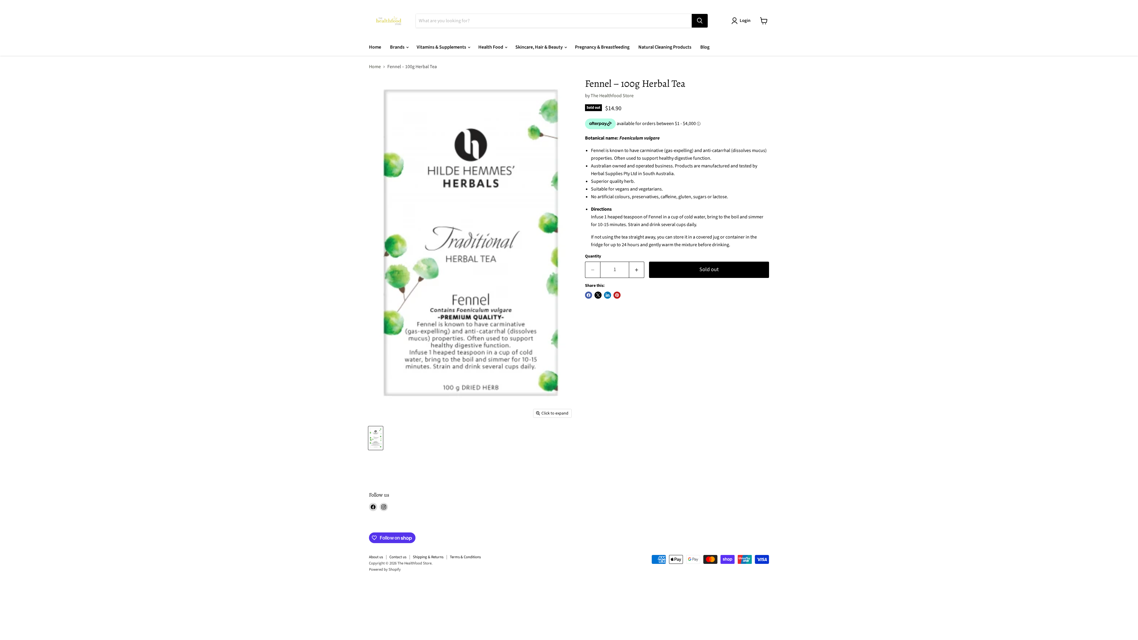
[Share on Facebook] (588, 295)
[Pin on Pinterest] (617, 295)
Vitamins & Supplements (442, 47)
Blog (704, 47)
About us (376, 557)
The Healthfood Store (612, 95)
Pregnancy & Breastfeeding (602, 47)
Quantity (593, 256)
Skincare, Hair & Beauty (539, 47)
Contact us (397, 557)
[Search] (700, 21)
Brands (397, 47)
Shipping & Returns (428, 557)
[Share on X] (598, 295)
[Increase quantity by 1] (636, 270)
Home (375, 47)
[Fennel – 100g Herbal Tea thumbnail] (375, 438)
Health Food (491, 47)
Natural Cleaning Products (664, 47)
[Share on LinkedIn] (607, 295)
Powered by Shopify (385, 569)
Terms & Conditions (465, 557)
